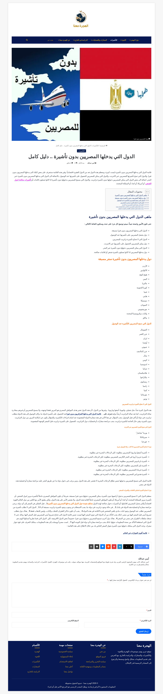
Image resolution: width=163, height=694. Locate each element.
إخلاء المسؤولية (66, 657)
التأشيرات (113, 40)
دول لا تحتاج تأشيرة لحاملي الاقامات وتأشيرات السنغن (131, 208)
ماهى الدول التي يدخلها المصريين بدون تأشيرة (131, 195)
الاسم (148, 610)
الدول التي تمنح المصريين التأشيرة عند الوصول (131, 200)
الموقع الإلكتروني (73, 620)
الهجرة (37, 651)
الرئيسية (103, 146)
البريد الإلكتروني (145, 620)
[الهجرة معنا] (81, 20)
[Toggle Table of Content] (146, 192)
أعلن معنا (69, 667)
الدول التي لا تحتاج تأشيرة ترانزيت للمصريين (132, 202)
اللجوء (124, 40)
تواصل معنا (68, 672)
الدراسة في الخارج (81, 40)
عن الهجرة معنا (65, 40)
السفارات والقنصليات (99, 40)
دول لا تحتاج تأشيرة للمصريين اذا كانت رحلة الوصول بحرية (130, 206)
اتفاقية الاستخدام (66, 662)
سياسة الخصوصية (66, 651)
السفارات (36, 667)
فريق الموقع (101, 657)
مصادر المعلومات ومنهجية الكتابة (93, 667)
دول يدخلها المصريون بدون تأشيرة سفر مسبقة (130, 198)
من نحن (103, 651)
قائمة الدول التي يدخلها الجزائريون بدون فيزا (84, 414)
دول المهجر (135, 40)
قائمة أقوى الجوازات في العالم (135, 533)
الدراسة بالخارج (34, 672)
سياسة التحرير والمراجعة (96, 662)
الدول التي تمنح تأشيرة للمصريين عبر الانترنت (133, 204)
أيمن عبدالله (91, 163)
